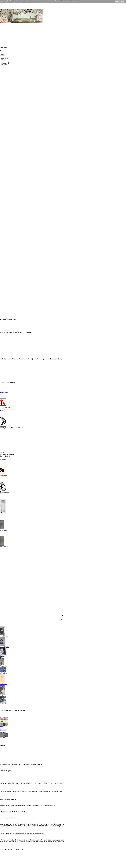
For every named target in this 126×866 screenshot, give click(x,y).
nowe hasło (4, 64)
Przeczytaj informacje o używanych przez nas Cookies (67, 0)
